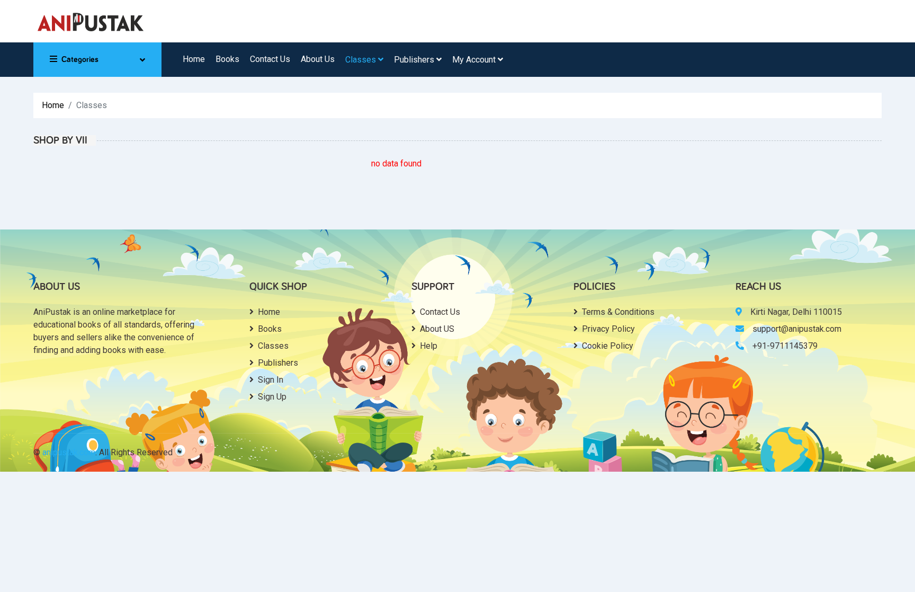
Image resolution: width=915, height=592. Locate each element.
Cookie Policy (607, 346)
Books (227, 59)
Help (428, 346)
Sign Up (272, 397)
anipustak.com (68, 452)
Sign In (270, 380)
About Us (318, 59)
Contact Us (270, 59)
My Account (475, 60)
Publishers (415, 60)
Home (194, 59)
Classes (361, 60)
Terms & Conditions (618, 312)
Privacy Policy (608, 329)
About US (437, 329)
